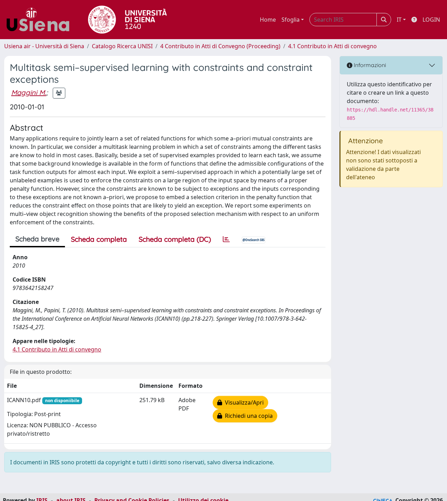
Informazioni (369, 64)
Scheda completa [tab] (99, 239)
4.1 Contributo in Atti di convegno (332, 46)
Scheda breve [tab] (37, 238)
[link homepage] (40, 19)
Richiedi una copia (247, 416)
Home (268, 19)
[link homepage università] (127, 19)
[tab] (226, 239)
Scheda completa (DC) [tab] (175, 239)
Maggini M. (28, 92)
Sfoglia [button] (290, 19)
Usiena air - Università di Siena (44, 46)
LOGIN (431, 19)
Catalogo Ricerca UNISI (122, 46)
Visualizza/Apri (243, 402)
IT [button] (399, 19)
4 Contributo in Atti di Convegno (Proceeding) (220, 46)
